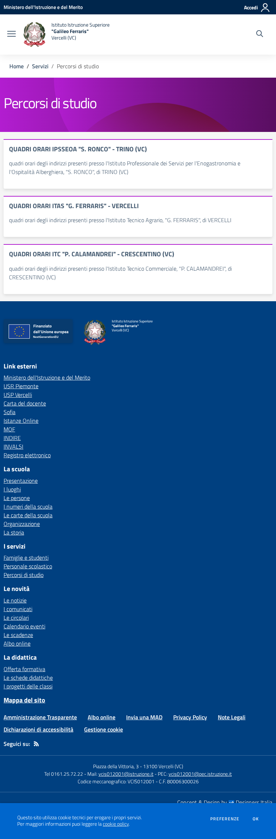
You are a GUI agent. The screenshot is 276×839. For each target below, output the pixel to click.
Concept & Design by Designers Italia (224, 802)
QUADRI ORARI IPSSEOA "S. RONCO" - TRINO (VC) (78, 149)
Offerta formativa (24, 669)
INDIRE (12, 438)
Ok (256, 819)
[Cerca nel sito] (259, 34)
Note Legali (231, 717)
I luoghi (12, 489)
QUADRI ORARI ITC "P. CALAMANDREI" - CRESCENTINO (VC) (91, 254)
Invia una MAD (144, 717)
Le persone (17, 498)
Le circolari (16, 617)
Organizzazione (22, 523)
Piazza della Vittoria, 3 (116, 766)
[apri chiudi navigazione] (11, 34)
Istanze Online (21, 420)
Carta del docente (25, 403)
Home (16, 66)
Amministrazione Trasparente (40, 717)
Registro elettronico (27, 455)
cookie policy (116, 824)
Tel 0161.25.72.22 (63, 774)
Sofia (9, 412)
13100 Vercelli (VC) (163, 766)
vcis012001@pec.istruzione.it (200, 774)
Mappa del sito (24, 700)
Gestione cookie (103, 729)
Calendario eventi (24, 626)
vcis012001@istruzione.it (125, 774)
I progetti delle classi (28, 686)
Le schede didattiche (28, 677)
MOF (9, 429)
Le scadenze (18, 635)
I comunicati (18, 609)
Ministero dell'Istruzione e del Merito (47, 377)
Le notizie (15, 600)
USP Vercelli (18, 394)
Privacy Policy (190, 717)
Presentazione (21, 480)
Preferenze (224, 819)
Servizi (40, 66)
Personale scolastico (28, 566)
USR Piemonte (21, 386)
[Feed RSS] (36, 744)
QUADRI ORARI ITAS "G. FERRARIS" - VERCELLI (74, 206)
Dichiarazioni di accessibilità (38, 729)
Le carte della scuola (28, 515)
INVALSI (13, 446)
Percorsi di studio (23, 574)
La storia (14, 532)
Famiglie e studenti (26, 557)
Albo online (17, 643)
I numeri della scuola (28, 506)
